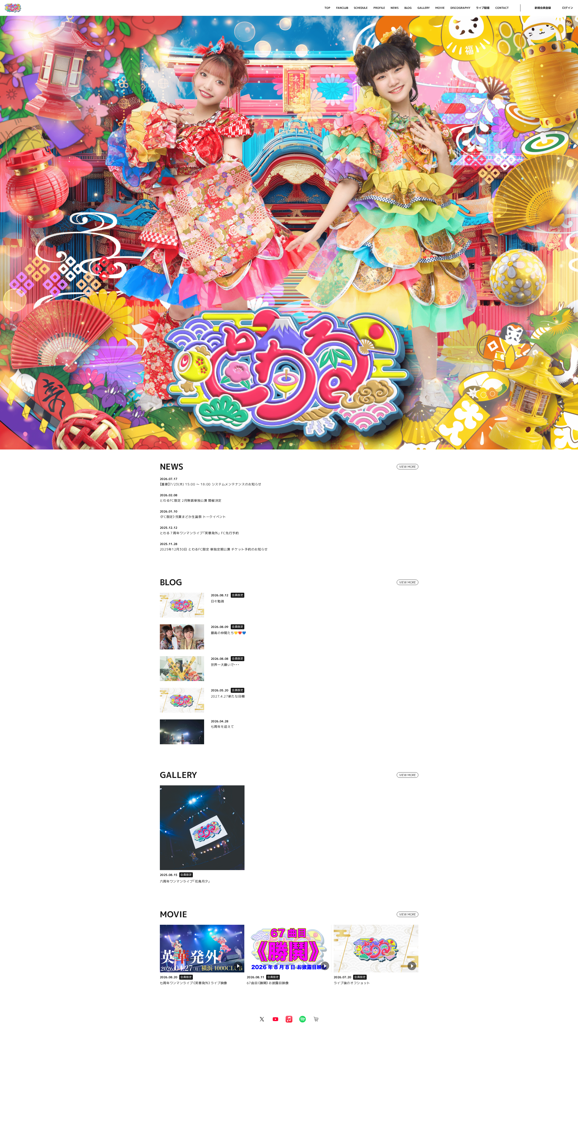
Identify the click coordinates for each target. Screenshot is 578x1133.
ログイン (567, 8)
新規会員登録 (543, 8)
